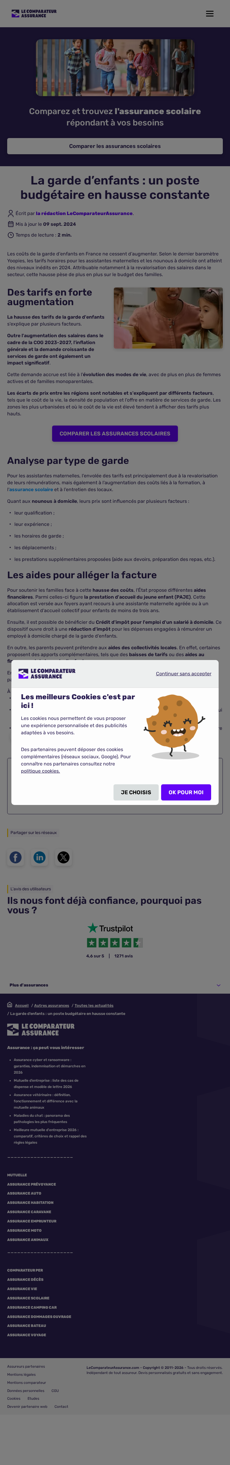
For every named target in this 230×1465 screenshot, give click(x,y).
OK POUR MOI (186, 792)
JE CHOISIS (136, 792)
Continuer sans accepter (178, 673)
